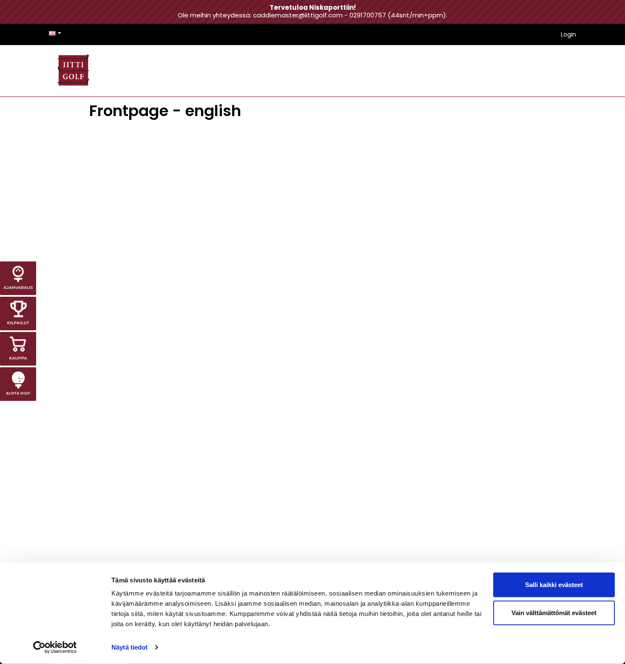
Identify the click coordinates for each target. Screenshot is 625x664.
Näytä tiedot (129, 647)
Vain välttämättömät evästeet (554, 612)
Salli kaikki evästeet (554, 584)
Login (568, 34)
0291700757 (367, 15)
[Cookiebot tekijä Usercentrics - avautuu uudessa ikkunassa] (55, 647)
